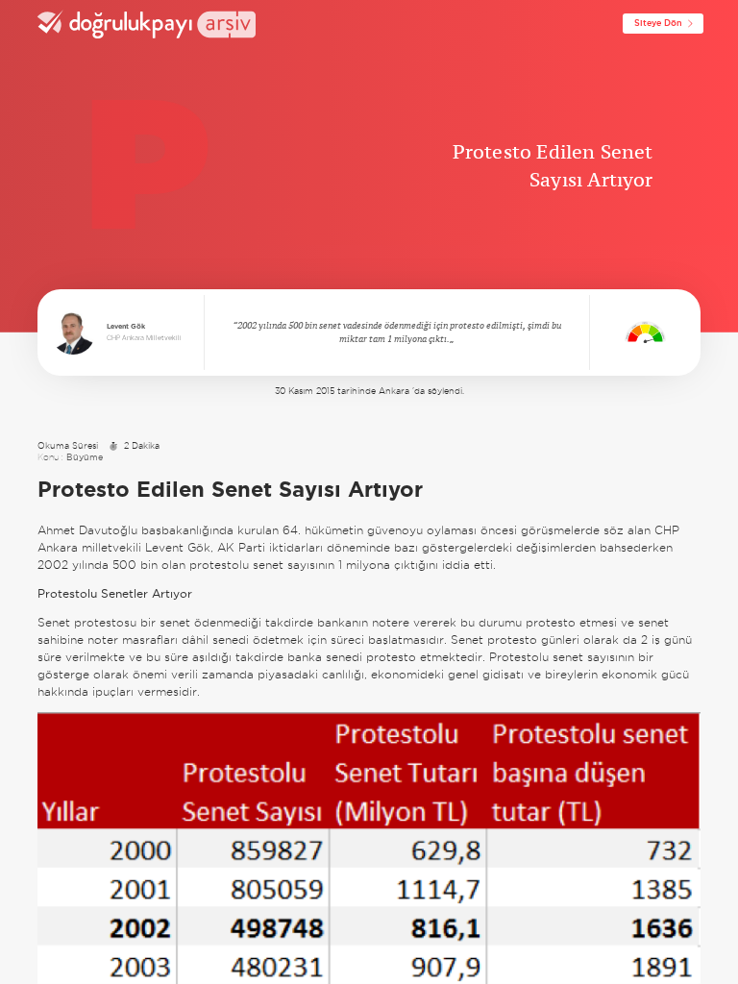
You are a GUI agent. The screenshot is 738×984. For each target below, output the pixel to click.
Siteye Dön (658, 23)
